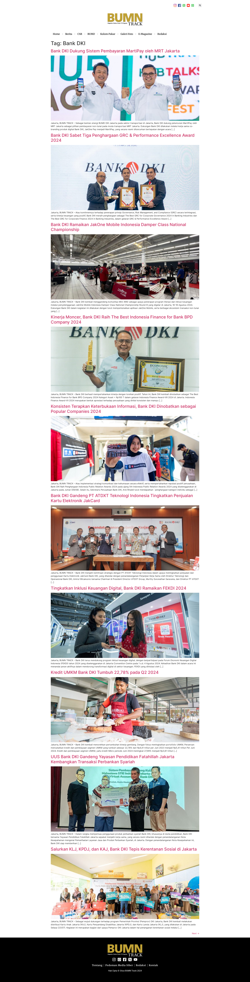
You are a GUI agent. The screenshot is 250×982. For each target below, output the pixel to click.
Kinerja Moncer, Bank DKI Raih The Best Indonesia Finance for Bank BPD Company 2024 (122, 319)
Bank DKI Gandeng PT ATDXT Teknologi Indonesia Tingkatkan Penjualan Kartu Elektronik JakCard (122, 498)
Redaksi (162, 33)
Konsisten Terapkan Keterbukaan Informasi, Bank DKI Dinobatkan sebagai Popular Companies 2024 (123, 409)
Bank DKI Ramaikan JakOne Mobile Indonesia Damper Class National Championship (118, 227)
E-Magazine (145, 33)
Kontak (153, 965)
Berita (68, 33)
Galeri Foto (127, 33)
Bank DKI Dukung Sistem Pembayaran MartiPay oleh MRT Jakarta (115, 50)
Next (195, 933)
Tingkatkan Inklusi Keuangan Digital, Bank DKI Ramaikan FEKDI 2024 (118, 588)
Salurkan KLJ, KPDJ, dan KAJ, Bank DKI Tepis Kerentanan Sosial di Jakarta (124, 849)
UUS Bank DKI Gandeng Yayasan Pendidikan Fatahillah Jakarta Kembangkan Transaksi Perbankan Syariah (112, 759)
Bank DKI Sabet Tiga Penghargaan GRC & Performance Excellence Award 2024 (123, 138)
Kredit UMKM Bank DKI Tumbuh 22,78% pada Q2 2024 (105, 672)
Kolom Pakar (107, 33)
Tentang (97, 965)
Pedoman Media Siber (119, 965)
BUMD (91, 33)
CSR (79, 33)
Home (56, 33)
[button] (200, 5)
